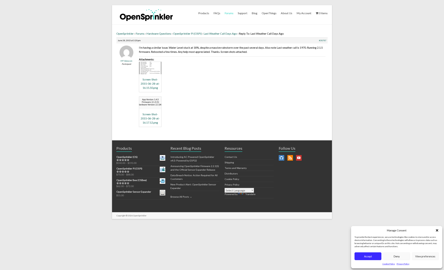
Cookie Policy (388, 264)
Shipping (229, 162)
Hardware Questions (158, 33)
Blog (254, 13)
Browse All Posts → (181, 196)
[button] (437, 230)
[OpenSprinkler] (146, 15)
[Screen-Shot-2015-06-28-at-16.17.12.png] (150, 103)
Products (203, 13)
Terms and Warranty (236, 167)
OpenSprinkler (125, 33)
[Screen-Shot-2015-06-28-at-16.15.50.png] (150, 68)
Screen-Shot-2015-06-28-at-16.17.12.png (150, 118)
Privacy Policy (403, 264)
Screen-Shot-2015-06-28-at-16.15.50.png (150, 83)
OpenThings (269, 13)
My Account (304, 13)
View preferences (425, 256)
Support (242, 13)
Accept (368, 256)
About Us (286, 13)
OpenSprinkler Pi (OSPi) (187, 33)
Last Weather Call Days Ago (220, 33)
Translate (250, 194)
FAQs (217, 13)
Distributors (231, 173)
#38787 (322, 40)
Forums (229, 13)
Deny (397, 256)
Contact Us (231, 156)
